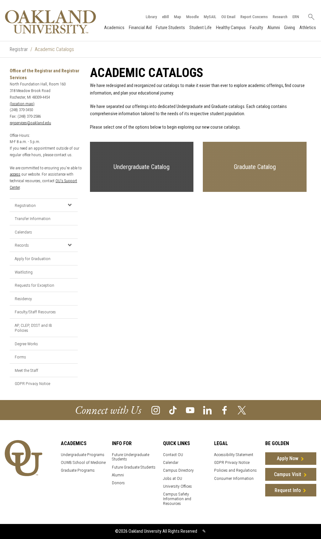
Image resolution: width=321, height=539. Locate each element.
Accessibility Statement (233, 454)
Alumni (273, 27)
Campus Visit (287, 474)
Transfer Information (32, 218)
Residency (23, 298)
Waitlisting (24, 272)
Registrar (19, 49)
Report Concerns (254, 16)
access (15, 174)
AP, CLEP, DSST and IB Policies (33, 328)
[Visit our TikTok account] (173, 410)
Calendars (23, 231)
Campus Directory (178, 470)
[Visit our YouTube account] (190, 410)
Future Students (170, 27)
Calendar (170, 462)
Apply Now (287, 458)
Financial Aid (140, 27)
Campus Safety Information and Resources (177, 499)
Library (151, 16)
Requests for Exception (34, 285)
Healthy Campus (231, 27)
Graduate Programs (78, 470)
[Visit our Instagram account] (155, 410)
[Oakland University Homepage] (50, 21)
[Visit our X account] (242, 410)
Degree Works (26, 343)
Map (177, 16)
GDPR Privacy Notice (32, 383)
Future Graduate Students (133, 467)
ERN (295, 16)
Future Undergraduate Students (130, 457)
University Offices (177, 486)
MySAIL (210, 16)
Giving (289, 27)
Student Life (200, 27)
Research (280, 16)
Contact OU (173, 454)
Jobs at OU (172, 478)
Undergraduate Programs (82, 454)
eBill (165, 16)
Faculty (256, 27)
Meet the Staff (26, 370)
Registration (25, 205)
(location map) (22, 103)
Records (22, 245)
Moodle (192, 16)
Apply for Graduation (32, 258)
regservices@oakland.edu (30, 123)
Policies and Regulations (235, 470)
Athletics (307, 27)
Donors (118, 482)
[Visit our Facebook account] (224, 410)
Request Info (288, 490)
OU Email (228, 16)
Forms (20, 356)
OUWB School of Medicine (83, 462)
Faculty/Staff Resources (35, 311)
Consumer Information (234, 478)
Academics (114, 27)
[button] (69, 205)
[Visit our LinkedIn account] (207, 410)
